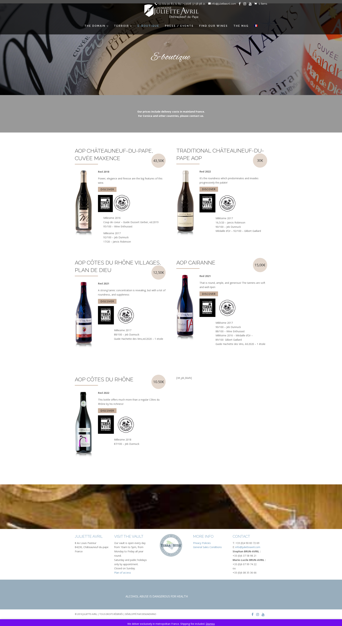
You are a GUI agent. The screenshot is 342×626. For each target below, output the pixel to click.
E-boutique (148, 25)
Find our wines (213, 25)
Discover (107, 189)
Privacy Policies (202, 543)
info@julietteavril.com (247, 547)
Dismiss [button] (210, 623)
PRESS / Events (179, 25)
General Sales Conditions (207, 547)
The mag (241, 25)
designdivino (148, 614)
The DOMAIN (95, 25)
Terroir (121, 25)
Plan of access (122, 572)
